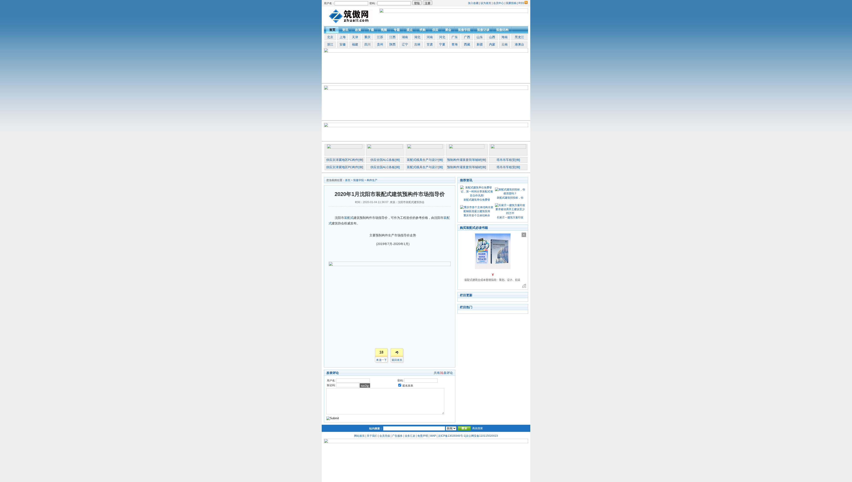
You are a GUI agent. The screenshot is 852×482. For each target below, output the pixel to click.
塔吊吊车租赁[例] (508, 160)
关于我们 (372, 435)
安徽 (342, 44)
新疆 (480, 44)
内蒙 (492, 44)
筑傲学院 (464, 30)
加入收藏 (473, 3)
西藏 (467, 44)
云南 (504, 44)
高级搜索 (477, 428)
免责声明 (422, 435)
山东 (480, 37)
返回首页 (397, 360)
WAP (433, 435)
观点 (409, 30)
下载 (371, 30)
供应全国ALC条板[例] (385, 160)
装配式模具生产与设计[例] (425, 160)
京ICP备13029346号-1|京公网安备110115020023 (468, 435)
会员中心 (498, 3)
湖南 (405, 37)
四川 (367, 44)
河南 (430, 37)
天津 (355, 37)
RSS (521, 3)
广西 (467, 37)
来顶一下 (381, 360)
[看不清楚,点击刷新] (365, 385)
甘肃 (430, 44)
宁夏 (442, 44)
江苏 (380, 37)
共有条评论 (443, 373)
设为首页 (486, 3)
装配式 (348, 217)
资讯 (345, 30)
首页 (332, 30)
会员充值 (384, 435)
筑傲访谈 (483, 30)
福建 (355, 44)
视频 (384, 30)
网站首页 (359, 435)
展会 (448, 30)
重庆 (367, 37)
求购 (422, 30)
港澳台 (519, 44)
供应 (435, 30)
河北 (442, 37)
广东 (455, 37)
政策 (358, 30)
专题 (397, 30)
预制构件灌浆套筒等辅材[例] (466, 160)
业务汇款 (410, 435)
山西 (492, 37)
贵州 (380, 44)
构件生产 (372, 180)
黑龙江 (519, 37)
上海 (342, 37)
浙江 (330, 44)
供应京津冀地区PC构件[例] (344, 160)
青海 (455, 44)
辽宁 (405, 44)
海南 (504, 37)
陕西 (392, 44)
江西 (392, 37)
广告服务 (397, 435)
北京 (330, 37)
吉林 (417, 44)
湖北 (417, 37)
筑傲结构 (502, 30)
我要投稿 (511, 3)
